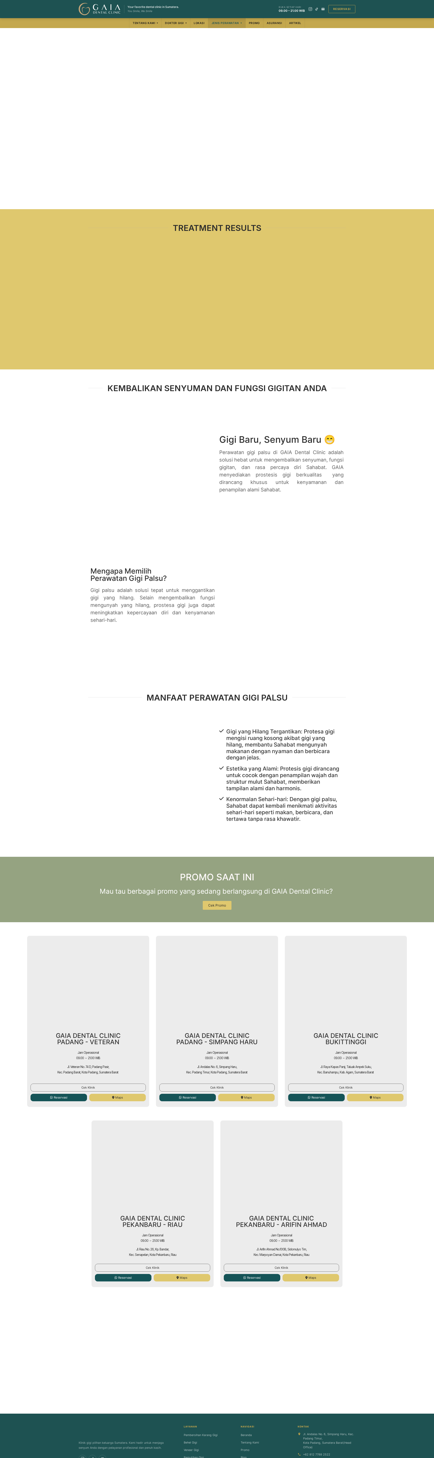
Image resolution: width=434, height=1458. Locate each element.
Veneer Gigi (191, 1450)
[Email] (323, 9)
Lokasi (199, 23)
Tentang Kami (144, 23)
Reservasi (342, 9)
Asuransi (274, 23)
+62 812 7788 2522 (316, 1454)
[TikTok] (316, 9)
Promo (254, 23)
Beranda (246, 1435)
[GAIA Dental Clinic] (99, 9)
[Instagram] (310, 9)
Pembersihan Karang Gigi (201, 1435)
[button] (92, 297)
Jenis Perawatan (225, 23)
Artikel (295, 23)
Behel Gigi (190, 1442)
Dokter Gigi (174, 23)
